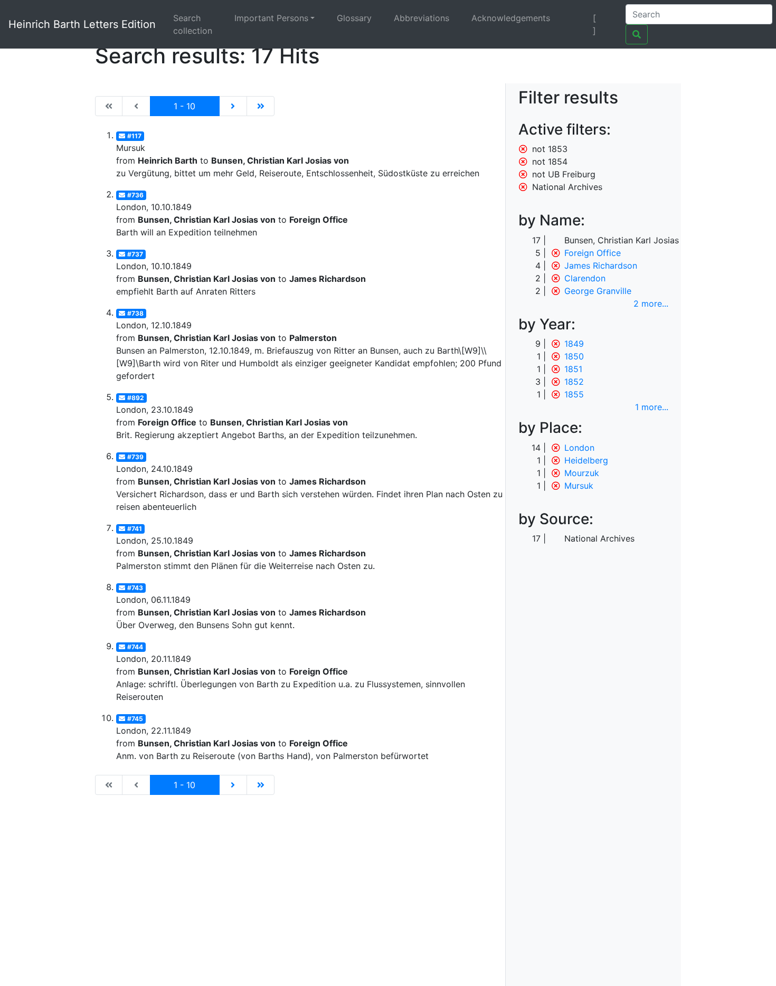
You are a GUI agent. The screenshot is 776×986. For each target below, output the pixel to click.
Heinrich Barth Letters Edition (82, 24)
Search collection (192, 24)
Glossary (354, 18)
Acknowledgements (510, 18)
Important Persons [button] (271, 18)
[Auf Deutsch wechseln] (576, 18)
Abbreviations (421, 18)
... (650, 303)
